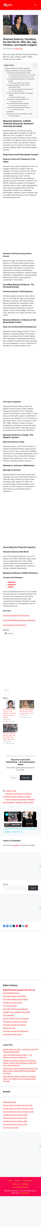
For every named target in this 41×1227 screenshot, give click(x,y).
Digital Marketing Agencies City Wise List (19, 990)
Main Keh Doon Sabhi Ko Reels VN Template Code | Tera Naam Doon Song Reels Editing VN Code (19, 1078)
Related (11, 111)
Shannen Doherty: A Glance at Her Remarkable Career (19, 86)
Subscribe (26, 778)
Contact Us (16, 1184)
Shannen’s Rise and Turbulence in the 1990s (23, 75)
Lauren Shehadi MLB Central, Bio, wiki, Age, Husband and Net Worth (13, 814)
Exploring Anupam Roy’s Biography (16, 615)
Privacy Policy (28, 1180)
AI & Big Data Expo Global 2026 (15, 1121)
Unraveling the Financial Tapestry (19, 103)
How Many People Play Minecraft (15, 1031)
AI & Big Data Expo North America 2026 (18, 1108)
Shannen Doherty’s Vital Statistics (20, 83)
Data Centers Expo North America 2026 (18, 1112)
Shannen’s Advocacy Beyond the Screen (22, 77)
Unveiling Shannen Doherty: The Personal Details (21, 80)
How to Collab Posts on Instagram (16, 1018)
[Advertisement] (20, 955)
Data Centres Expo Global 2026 (15, 1124)
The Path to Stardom (17, 91)
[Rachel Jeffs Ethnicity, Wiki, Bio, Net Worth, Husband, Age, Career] (27, 704)
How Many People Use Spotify (14, 996)
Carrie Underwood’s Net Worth (14, 625)
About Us (17, 1180)
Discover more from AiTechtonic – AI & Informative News (20, 115)
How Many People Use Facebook (15, 999)
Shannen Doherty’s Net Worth (19, 105)
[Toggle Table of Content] (33, 65)
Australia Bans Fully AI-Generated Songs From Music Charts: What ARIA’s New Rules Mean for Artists (20, 1070)
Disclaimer (25, 1184)
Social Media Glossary (11, 993)
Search (5, 884)
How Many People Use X (12, 1034)
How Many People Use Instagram (15, 1009)
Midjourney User (9, 1028)
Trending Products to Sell (12, 1003)
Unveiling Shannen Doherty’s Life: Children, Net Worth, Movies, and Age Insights (9, 713)
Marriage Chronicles (16, 101)
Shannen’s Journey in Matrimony (19, 99)
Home (10, 1180)
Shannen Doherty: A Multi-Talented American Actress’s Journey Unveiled (18, 70)
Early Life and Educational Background (22, 89)
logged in (16, 845)
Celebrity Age (11, 791)
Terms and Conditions (20, 1187)
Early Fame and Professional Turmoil (19, 73)
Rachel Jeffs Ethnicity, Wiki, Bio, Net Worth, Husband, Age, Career (27, 711)
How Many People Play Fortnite (15, 1022)
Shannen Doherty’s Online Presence (19, 107)
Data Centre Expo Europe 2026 (15, 1118)
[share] (18, 813)
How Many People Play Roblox (14, 1025)
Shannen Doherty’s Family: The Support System (21, 94)
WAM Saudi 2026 (9, 1102)
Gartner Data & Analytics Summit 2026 (17, 1105)
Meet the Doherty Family (18, 97)
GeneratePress (24, 1193)
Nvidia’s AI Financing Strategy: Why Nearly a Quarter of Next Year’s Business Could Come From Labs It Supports (20, 1063)
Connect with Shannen (17, 109)
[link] (6, 814)
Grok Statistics (8, 1015)
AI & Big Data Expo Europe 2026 (15, 1115)
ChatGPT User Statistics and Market (16, 1012)
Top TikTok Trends (10, 1006)
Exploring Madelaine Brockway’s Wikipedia (19, 620)
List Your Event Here (11, 1128)
